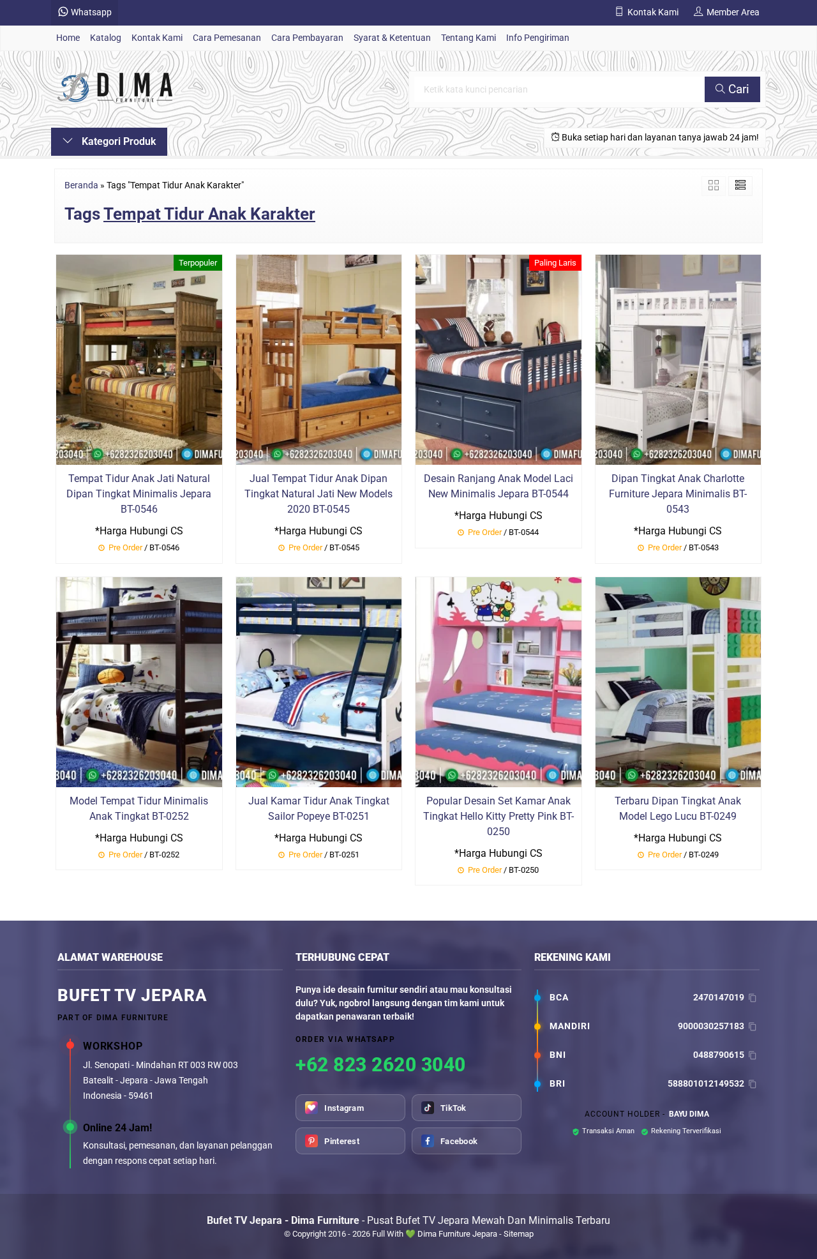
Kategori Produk (117, 141)
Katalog (105, 38)
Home (68, 38)
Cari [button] (737, 89)
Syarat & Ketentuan (392, 38)
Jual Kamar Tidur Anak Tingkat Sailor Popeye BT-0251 (318, 808)
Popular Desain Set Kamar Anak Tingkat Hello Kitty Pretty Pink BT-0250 (498, 816)
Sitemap (519, 1234)
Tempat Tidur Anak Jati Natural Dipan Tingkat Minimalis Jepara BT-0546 (138, 493)
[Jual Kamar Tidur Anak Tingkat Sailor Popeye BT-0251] (319, 681)
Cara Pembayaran (307, 38)
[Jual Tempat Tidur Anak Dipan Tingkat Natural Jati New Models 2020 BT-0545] (319, 358)
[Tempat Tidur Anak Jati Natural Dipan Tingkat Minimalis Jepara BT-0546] (139, 358)
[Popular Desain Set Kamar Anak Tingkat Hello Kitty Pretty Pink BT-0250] (498, 681)
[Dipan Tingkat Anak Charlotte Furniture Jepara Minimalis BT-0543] (678, 358)
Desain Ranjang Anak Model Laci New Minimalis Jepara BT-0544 (498, 486)
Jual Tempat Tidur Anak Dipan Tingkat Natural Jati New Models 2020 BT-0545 (318, 493)
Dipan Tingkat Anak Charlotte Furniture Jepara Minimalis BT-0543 (678, 493)
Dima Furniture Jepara (457, 1234)
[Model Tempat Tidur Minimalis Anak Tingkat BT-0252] (139, 681)
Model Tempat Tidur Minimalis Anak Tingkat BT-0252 (139, 808)
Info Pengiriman (537, 38)
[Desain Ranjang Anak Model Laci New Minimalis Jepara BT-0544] (498, 358)
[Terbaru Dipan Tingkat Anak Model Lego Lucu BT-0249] (678, 681)
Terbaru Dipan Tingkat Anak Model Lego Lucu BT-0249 (678, 808)
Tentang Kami (468, 38)
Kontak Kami (157, 38)
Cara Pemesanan (227, 38)
